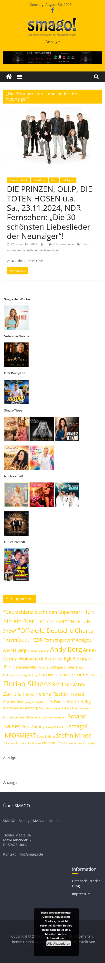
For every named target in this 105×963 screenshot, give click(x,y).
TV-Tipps (68, 180)
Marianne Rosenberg (20, 707)
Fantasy (97, 675)
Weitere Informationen (57, 936)
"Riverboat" (17, 639)
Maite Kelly (79, 701)
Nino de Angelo (56, 717)
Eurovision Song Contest (65, 674)
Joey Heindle (34, 702)
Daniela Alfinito (29, 667)
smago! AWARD (56, 727)
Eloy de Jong (30, 675)
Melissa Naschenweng (76, 708)
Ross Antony (32, 726)
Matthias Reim (49, 708)
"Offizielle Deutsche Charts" (57, 630)
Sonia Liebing (46, 736)
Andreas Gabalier (38, 650)
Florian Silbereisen (33, 684)
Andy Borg (66, 649)
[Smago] (8, 76)
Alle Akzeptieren (58, 943)
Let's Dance (55, 702)
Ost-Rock (39, 180)
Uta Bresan (34, 743)
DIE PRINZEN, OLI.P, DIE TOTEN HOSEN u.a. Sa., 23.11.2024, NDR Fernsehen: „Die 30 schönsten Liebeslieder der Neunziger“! (49, 212)
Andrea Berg (14, 650)
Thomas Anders (14, 743)
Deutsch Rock (18, 180)
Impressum (81, 894)
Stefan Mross (73, 735)
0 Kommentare (63, 244)
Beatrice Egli (57, 658)
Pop (53, 180)
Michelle (31, 717)
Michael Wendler (13, 717)
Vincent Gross (55, 743)
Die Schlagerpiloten (59, 667)
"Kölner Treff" (53, 621)
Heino (28, 694)
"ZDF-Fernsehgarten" (53, 640)
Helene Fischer (51, 694)
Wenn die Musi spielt (82, 743)
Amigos (84, 640)
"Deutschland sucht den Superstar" (42, 612)
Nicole (42, 717)
